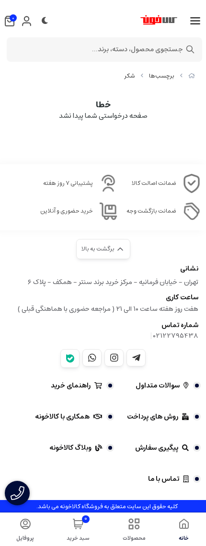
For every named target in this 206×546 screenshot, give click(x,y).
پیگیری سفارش (156, 448)
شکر (129, 76)
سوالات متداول (158, 385)
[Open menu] (195, 21)
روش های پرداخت (152, 416)
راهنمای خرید (71, 385)
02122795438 (175, 335)
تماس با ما (163, 479)
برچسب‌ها (161, 76)
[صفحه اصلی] (191, 76)
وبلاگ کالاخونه (70, 448)
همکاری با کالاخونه (62, 416)
